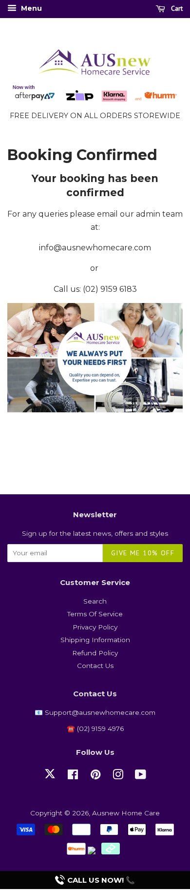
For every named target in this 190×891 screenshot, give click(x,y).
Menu (30, 8)
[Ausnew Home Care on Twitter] (50, 779)
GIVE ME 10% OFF (142, 552)
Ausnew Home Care (126, 813)
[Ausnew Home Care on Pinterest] (95, 776)
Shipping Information (95, 640)
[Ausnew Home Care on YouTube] (140, 776)
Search (95, 601)
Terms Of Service (95, 614)
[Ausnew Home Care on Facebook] (72, 776)
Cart (176, 8)
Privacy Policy (95, 627)
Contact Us (95, 665)
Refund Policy (95, 653)
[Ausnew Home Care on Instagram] (118, 776)
